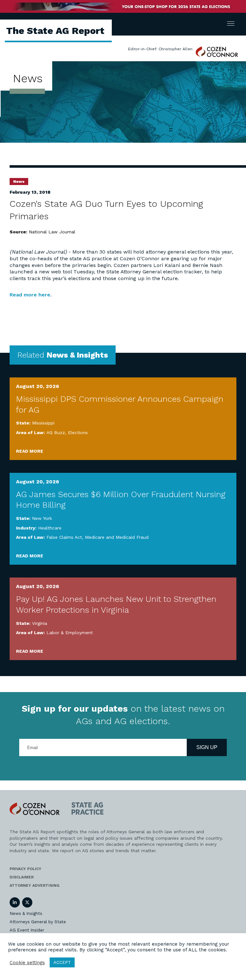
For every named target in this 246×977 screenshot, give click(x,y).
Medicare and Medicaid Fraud (117, 537)
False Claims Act (64, 537)
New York (42, 518)
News (19, 181)
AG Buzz (55, 432)
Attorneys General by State (38, 921)
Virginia (39, 623)
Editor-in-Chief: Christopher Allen (160, 49)
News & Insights (26, 913)
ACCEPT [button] (62, 962)
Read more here (30, 295)
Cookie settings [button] (27, 962)
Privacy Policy (25, 869)
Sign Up (206, 747)
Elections (78, 432)
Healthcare (50, 527)
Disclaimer (22, 877)
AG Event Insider (27, 930)
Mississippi (43, 422)
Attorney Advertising (34, 885)
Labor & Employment (69, 632)
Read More (29, 451)
